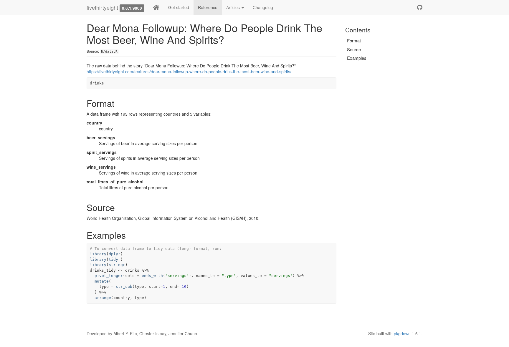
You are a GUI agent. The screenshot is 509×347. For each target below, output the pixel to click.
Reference (207, 7)
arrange (103, 297)
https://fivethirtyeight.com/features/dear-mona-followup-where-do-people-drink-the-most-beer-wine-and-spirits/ (189, 71)
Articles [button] (233, 7)
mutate (102, 281)
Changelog (263, 7)
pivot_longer (109, 275)
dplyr (114, 254)
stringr (117, 265)
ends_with (152, 275)
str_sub (124, 286)
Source (354, 49)
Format (354, 40)
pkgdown (402, 333)
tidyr (114, 259)
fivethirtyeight (102, 7)
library (98, 254)
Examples (356, 58)
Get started (178, 7)
